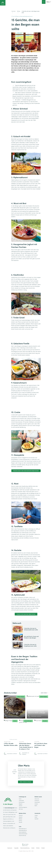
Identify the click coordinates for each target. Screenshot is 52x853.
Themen (20, 805)
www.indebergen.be (23, 830)
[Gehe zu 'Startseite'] (2, 2)
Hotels (36, 817)
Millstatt (20, 818)
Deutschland (37, 802)
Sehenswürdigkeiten (23, 807)
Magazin (20, 804)
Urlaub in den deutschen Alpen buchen (26, 614)
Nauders (20, 817)
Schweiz (36, 804)
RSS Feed (21, 809)
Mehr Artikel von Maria (25, 782)
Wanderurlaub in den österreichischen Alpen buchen (26, 470)
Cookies (32, 848)
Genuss (31, 16)
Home (20, 798)
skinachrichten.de (22, 835)
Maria (21, 16)
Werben (38, 848)
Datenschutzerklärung (24, 848)
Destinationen (22, 802)
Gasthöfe (36, 818)
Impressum (9, 848)
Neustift (20, 822)
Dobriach (21, 815)
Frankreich (37, 800)
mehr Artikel (44, 693)
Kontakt (43, 848)
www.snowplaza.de (22, 832)
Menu (48, 2)
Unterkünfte (21, 800)
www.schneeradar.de (23, 833)
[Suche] (43, 2)
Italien (36, 805)
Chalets (36, 815)
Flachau (20, 820)
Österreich (37, 798)
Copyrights (16, 848)
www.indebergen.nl (22, 828)
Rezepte (26, 16)
